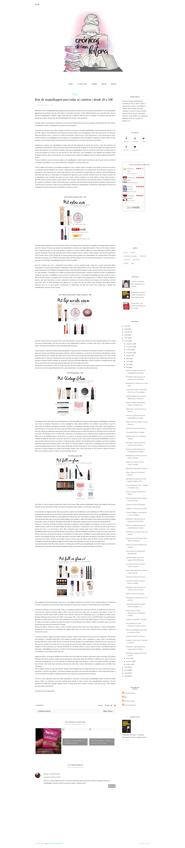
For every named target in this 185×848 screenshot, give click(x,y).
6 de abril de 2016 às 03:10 (52, 777)
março (128, 658)
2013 (126, 673)
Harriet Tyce (132, 200)
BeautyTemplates (56, 843)
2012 (126, 676)
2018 (126, 335)
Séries (104, 84)
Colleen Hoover (132, 191)
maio (128, 364)
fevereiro (129, 661)
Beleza (114, 84)
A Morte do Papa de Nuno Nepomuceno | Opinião (138, 283)
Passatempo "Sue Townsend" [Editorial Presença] (138, 305)
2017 (126, 338)
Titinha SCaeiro (129, 701)
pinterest (126, 150)
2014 (126, 670)
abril (127, 367)
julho (128, 358)
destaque (143, 256)
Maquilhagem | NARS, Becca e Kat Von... (100, 742)
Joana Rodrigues (52, 774)
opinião (125, 263)
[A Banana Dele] (125, 173)
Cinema (94, 84)
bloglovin (135, 150)
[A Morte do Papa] (125, 182)
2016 (126, 341)
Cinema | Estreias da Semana (135, 428)
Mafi (125, 697)
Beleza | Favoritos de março (135, 594)
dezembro (129, 344)
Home (71, 84)
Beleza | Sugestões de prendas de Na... (74, 742)
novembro (129, 347)
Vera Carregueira (130, 705)
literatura (126, 260)
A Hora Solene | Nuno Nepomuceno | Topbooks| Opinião (135, 613)
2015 (126, 667)
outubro (129, 350)
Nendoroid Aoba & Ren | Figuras (136, 468)
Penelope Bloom (133, 173)
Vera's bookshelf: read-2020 (139, 164)
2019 (126, 332)
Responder (112, 786)
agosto (128, 355)
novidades (136, 260)
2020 (126, 329)
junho (128, 361)
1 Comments (39, 705)
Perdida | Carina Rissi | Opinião (136, 619)
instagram (135, 141)
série (132, 263)
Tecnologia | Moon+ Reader (135, 432)
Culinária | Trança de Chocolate (136, 508)
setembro (129, 353)
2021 (126, 326)
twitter (143, 141)
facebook (126, 141)
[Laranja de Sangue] (125, 200)
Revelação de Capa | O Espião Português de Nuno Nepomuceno (138, 294)
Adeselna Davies (129, 693)
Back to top (144, 843)
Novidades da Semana (130, 256)
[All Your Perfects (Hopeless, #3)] (125, 191)
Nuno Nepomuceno (133, 182)
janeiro (128, 664)
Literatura (82, 84)
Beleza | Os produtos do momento (47, 750)
